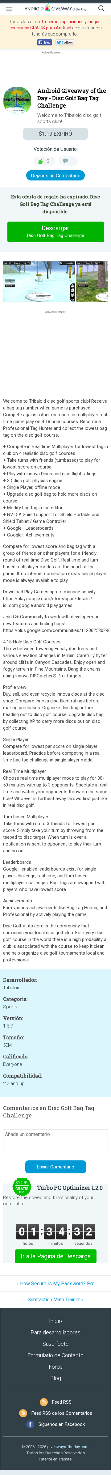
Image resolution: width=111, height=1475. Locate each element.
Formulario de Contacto (55, 1355)
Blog (55, 1378)
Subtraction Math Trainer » (56, 1300)
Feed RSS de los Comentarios (61, 1413)
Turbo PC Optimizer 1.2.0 (70, 1187)
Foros (56, 1366)
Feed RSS (62, 1402)
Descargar (55, 231)
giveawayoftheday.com (67, 1446)
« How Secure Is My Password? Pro (55, 1283)
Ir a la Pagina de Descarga (56, 1256)
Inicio (55, 1321)
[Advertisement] (55, 70)
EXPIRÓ (55, 133)
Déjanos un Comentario (55, 176)
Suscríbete (56, 1344)
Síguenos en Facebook (62, 1424)
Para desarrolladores (55, 1332)
